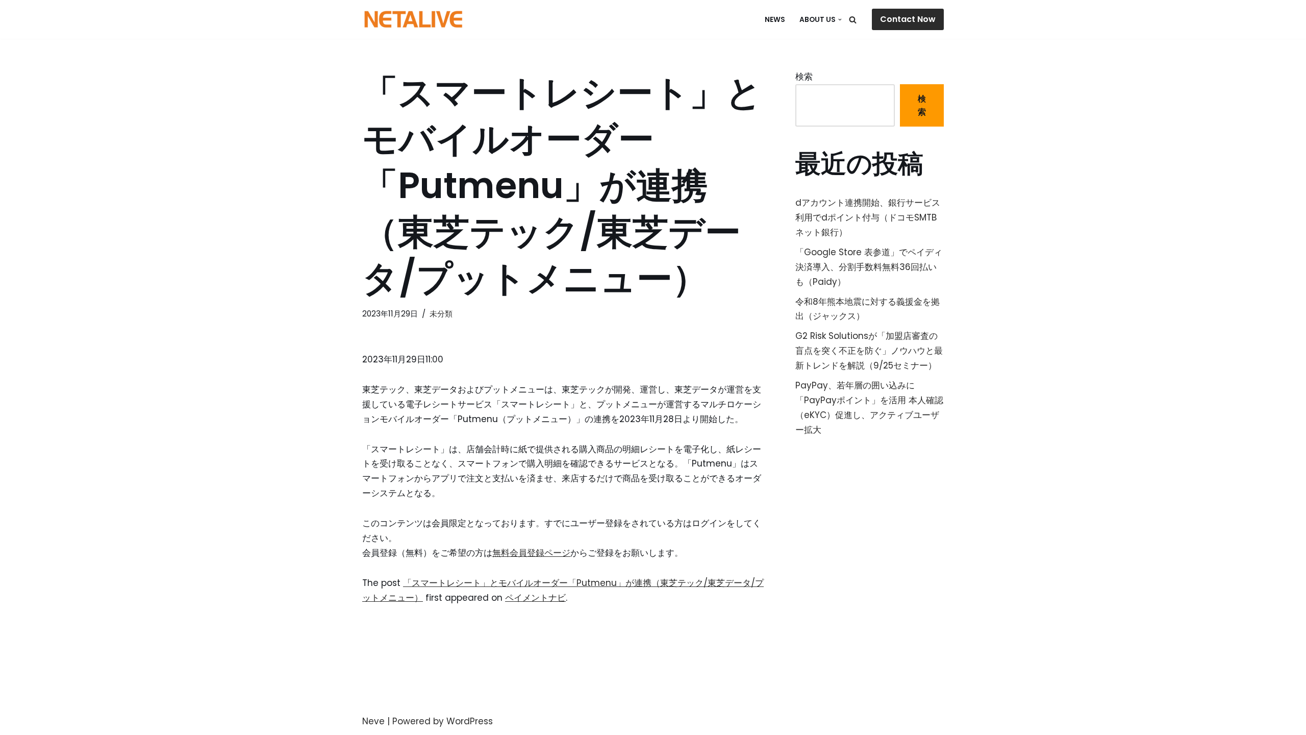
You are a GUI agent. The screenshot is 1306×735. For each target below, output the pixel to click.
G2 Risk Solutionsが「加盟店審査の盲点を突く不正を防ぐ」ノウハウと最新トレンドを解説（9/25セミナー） (869, 351)
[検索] (853, 19)
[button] (840, 19)
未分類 (441, 313)
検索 (804, 76)
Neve (373, 721)
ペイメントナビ (535, 598)
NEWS (775, 19)
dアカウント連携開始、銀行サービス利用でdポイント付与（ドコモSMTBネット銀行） (867, 217)
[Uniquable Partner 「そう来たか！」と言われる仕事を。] (413, 19)
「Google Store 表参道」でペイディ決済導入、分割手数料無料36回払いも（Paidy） (868, 267)
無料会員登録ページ (531, 553)
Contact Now (908, 19)
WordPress (469, 721)
